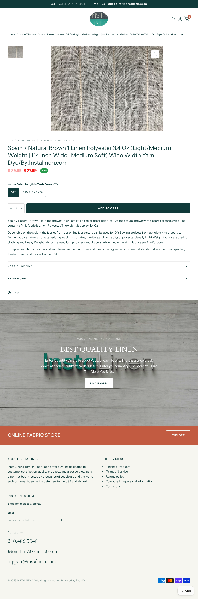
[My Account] (180, 19)
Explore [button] (178, 435)
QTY (13, 192)
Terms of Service (117, 471)
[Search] (173, 19)
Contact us (113, 486)
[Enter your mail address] (61, 520)
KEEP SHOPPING (20, 266)
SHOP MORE (17, 278)
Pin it (16, 292)
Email (11, 512)
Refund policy (115, 476)
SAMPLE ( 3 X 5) (33, 192)
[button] (99, 383)
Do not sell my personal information (130, 481)
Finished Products (118, 466)
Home (11, 34)
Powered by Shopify (73, 580)
